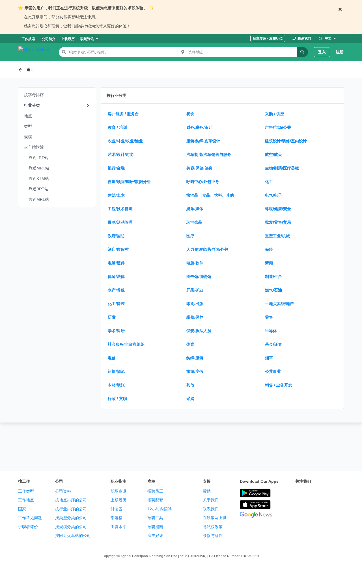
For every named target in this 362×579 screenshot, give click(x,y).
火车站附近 (34, 147)
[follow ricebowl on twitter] (298, 493)
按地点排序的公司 (71, 500)
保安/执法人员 (198, 330)
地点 (28, 116)
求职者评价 (28, 526)
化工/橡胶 (116, 303)
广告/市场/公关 (278, 127)
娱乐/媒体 (194, 208)
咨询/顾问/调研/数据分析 (129, 181)
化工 (269, 181)
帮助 (207, 491)
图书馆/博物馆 (198, 276)
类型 (28, 126)
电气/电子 (273, 195)
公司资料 (63, 491)
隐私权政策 (213, 526)
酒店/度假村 (118, 249)
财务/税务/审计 (199, 127)
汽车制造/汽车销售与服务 (208, 154)
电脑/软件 (194, 263)
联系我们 (211, 509)
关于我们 (211, 500)
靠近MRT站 (39, 168)
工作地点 (26, 500)
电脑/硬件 (116, 263)
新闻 (269, 263)
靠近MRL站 (39, 199)
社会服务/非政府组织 (126, 344)
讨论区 (116, 509)
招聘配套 (155, 500)
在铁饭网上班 (215, 517)
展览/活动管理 (120, 222)
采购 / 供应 (274, 114)
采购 (190, 398)
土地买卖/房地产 (279, 303)
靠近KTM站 (39, 178)
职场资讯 (118, 491)
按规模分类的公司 (71, 526)
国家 (22, 509)
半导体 (271, 330)
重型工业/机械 (277, 236)
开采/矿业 (194, 290)
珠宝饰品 (194, 222)
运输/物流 (116, 371)
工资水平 (118, 526)
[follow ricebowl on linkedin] (336, 493)
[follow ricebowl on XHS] (311, 507)
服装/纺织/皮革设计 (203, 141)
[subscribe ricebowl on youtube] (311, 493)
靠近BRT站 (38, 189)
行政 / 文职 (117, 398)
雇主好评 (155, 535)
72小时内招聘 (159, 509)
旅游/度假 (194, 371)
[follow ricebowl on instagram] (323, 493)
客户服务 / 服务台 (123, 114)
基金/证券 (273, 344)
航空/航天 (273, 154)
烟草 (269, 358)
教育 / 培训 (117, 127)
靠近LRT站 (38, 157)
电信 (112, 358)
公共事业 (273, 371)
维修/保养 (194, 317)
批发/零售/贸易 (278, 222)
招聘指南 (155, 526)
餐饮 (190, 114)
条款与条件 (213, 535)
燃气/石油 (273, 290)
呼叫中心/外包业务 (202, 181)
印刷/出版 (194, 303)
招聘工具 (155, 517)
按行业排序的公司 (71, 509)
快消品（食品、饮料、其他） (212, 195)
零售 (269, 317)
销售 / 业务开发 (278, 385)
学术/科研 (116, 330)
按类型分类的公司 (71, 517)
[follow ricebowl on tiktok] (298, 507)
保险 (269, 249)
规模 (28, 136)
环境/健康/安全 (278, 208)
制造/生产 (273, 276)
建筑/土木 (116, 195)
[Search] (302, 52)
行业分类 (32, 105)
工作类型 (26, 491)
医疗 (190, 236)
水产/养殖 (116, 290)
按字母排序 (34, 95)
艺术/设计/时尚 (121, 154)
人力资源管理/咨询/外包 (207, 249)
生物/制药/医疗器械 (282, 168)
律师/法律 (116, 276)
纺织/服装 (194, 358)
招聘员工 (155, 491)
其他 (190, 385)
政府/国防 (116, 236)
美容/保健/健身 (199, 168)
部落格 (116, 517)
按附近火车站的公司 (73, 535)
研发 (112, 317)
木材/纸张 (116, 385)
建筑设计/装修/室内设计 (286, 141)
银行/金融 (116, 168)
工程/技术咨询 (120, 208)
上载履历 (118, 500)
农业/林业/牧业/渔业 (125, 141)
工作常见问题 (30, 517)
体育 (190, 344)
